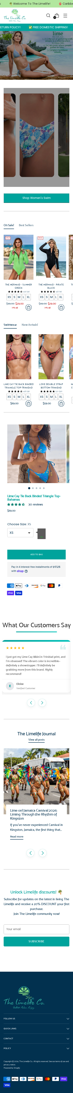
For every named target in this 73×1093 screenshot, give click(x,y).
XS (9, 297)
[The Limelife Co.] (15, 15)
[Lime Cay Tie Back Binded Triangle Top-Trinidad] (18, 356)
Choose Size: (19, 524)
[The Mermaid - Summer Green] (18, 257)
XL (28, 297)
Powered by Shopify (12, 1068)
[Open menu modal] (65, 15)
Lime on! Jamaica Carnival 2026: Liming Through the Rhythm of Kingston (33, 814)
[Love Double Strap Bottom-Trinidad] (51, 356)
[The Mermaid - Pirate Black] (51, 257)
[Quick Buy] (28, 307)
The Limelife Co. (26, 1061)
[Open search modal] (48, 15)
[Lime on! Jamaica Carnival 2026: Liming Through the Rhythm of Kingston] (36, 781)
